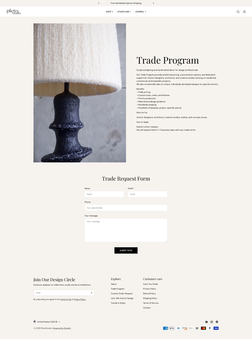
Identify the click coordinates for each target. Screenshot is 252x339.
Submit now (126, 250)
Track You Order (150, 284)
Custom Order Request (122, 293)
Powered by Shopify (62, 328)
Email (131, 188)
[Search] (238, 11)
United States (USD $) (47, 321)
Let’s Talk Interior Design (122, 298)
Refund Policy (149, 293)
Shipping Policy (150, 298)
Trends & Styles (118, 303)
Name (87, 188)
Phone (88, 202)
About (114, 284)
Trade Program (117, 288)
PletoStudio (46, 328)
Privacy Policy (149, 288)
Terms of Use (66, 299)
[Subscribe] (91, 293)
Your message (91, 215)
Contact (147, 307)
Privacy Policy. (80, 299)
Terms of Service (151, 303)
